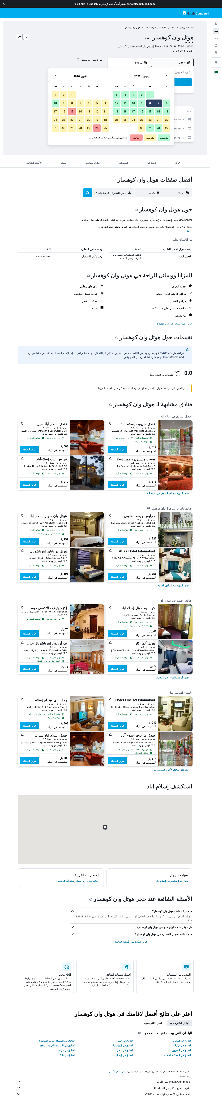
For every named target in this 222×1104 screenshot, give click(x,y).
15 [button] (150, 111)
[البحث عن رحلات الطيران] (216, 23)
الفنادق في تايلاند (66, 1055)
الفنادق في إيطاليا (124, 1055)
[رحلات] (216, 62)
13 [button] (166, 111)
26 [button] (116, 120)
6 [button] (167, 103)
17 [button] (133, 111)
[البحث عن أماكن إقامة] (216, 30)
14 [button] (158, 111)
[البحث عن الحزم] (216, 45)
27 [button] (166, 128)
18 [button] (125, 111)
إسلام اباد (154, 27)
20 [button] (166, 120)
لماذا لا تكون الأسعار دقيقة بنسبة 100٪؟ (167, 1094)
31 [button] (55, 128)
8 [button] (150, 103)
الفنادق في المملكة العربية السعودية (57, 1040)
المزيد (189, 230)
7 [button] (158, 103)
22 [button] (150, 120)
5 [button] (117, 95)
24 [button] (133, 120)
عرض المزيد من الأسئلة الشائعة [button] (131, 941)
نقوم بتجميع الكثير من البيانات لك (171, 1088)
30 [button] (141, 128)
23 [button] (141, 120)
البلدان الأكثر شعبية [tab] (179, 1023)
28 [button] (158, 128)
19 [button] (116, 111)
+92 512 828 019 (183, 50)
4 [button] (125, 95)
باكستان (171, 27)
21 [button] (158, 120)
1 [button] (150, 95)
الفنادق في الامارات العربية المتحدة (57, 1045)
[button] (4, 4)
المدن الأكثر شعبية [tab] (153, 1023)
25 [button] (125, 120)
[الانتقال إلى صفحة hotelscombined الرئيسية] (196, 13)
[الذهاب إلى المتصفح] (216, 52)
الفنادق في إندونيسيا (123, 1045)
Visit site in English (86, 4)
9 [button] (142, 103)
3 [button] (133, 95)
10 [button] (133, 103)
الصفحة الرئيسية (186, 27)
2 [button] (142, 95)
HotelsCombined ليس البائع (173, 1082)
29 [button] (150, 128)
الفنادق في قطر (125, 1040)
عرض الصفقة (117, 449)
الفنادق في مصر (125, 1050)
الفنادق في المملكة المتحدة (177, 1055)
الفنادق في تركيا (183, 1045)
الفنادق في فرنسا (66, 1050)
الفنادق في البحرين (181, 1050)
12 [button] (116, 103)
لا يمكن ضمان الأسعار (118, 1071)
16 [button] (141, 111)
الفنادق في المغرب (181, 1040)
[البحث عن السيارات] (216, 38)
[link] (167, 493)
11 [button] (125, 103)
